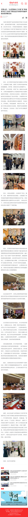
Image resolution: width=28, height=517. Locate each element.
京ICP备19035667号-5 (14, 513)
